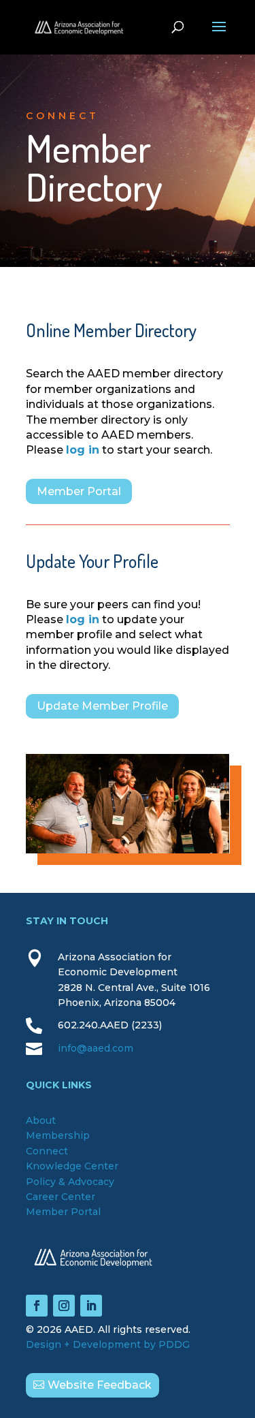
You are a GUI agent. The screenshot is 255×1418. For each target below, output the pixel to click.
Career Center (60, 1197)
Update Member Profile (102, 705)
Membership (58, 1135)
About (41, 1120)
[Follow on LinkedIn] (91, 1306)
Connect (47, 1151)
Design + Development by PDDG (108, 1344)
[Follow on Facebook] (37, 1306)
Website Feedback (100, 1384)
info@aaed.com (95, 1048)
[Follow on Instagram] (64, 1306)
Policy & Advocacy (70, 1182)
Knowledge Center (72, 1166)
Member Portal (79, 491)
